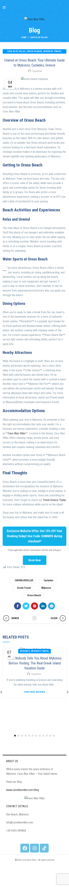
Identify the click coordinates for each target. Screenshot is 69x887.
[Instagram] (34, 848)
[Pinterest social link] (34, 606)
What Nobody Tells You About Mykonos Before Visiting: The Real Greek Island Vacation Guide (34, 663)
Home (24, 37)
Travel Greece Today (54, 500)
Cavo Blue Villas (16, 433)
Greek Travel (24, 587)
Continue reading (34, 692)
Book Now (34, 560)
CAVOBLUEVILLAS (24, 580)
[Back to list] (34, 618)
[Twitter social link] (26, 606)
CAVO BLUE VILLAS (39, 37)
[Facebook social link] (17, 606)
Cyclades (48, 580)
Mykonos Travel (52, 51)
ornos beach (34, 595)
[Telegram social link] (51, 606)
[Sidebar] (4, 270)
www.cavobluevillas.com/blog (22, 790)
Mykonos (46, 587)
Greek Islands (34, 51)
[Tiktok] (44, 848)
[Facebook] (24, 848)
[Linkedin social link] (43, 606)
